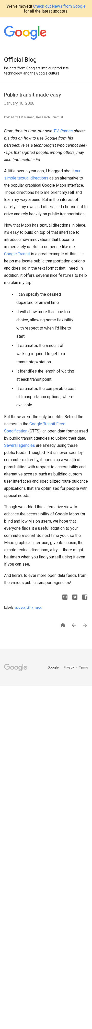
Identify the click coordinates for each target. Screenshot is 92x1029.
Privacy (69, 667)
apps (38, 607)
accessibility (24, 607)
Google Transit (17, 253)
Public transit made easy (32, 95)
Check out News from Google (59, 6)
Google (53, 667)
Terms (83, 667)
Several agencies (19, 445)
